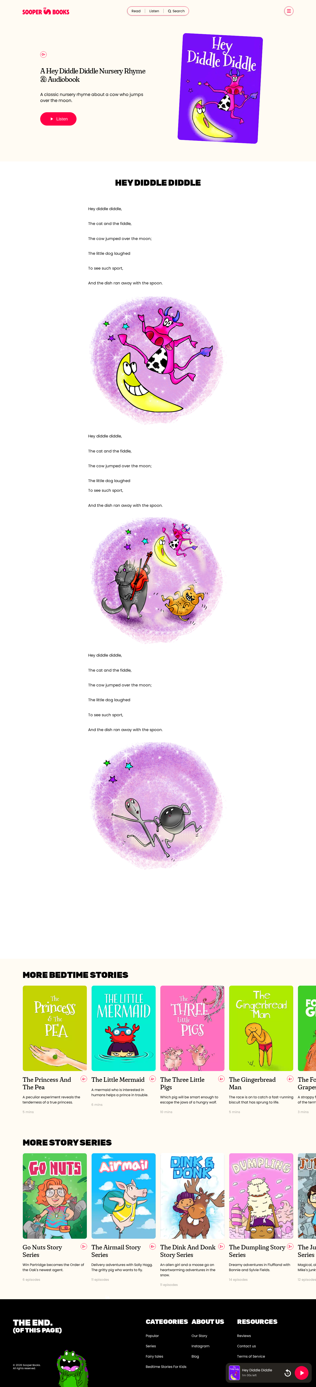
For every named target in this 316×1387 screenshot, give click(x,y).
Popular (152, 1336)
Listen (154, 11)
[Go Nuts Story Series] (55, 1220)
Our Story (199, 1336)
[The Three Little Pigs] (192, 1049)
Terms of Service (251, 1356)
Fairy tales (154, 1356)
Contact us (246, 1346)
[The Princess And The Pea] (55, 1049)
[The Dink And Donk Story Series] (192, 1220)
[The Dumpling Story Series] (261, 1220)
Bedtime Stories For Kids (166, 1367)
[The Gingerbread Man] (261, 1049)
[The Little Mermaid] (123, 1049)
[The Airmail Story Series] (123, 1220)
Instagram (200, 1346)
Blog (195, 1356)
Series (151, 1346)
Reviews (244, 1336)
